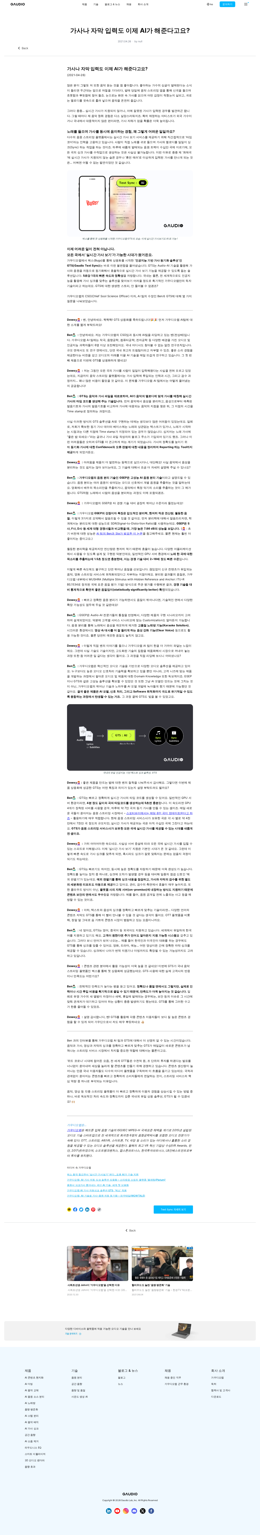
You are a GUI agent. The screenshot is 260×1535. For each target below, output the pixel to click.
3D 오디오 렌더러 (35, 1460)
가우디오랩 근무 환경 (177, 1383)
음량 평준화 (31, 1409)
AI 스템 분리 (32, 1415)
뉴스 (120, 1383)
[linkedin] (87, 1209)
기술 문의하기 (71, 1334)
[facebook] (75, 1209)
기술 (95, 4)
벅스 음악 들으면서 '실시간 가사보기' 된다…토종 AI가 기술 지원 (103, 1174)
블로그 (121, 1377)
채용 (128, 4)
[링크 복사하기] (87, 1209)
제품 (84, 4)
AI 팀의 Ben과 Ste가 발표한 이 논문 (119, 533)
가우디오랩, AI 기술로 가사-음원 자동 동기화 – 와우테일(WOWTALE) (106, 1195)
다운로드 (216, 1396)
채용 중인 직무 (173, 1377)
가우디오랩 (74, 1130)
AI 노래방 (30, 1402)
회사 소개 (143, 4)
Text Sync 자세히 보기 (173, 1209)
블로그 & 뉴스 (112, 4)
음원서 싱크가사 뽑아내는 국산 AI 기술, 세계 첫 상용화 (98, 1185)
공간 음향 (30, 1434)
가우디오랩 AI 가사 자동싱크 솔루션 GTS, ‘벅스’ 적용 (97, 1190)
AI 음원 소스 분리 (34, 1396)
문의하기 (227, 4)
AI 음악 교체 (32, 1390)
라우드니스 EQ (33, 1447)
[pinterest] (93, 1209)
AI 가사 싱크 (32, 1428)
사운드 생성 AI (79, 1396)
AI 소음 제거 (32, 1441)
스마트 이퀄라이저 (35, 1453)
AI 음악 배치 (32, 1422)
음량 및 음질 (78, 1390)
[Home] (18, 4)
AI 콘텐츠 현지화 (34, 1377)
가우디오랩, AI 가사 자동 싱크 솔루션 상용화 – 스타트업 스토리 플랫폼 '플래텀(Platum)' (116, 1179)
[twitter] (81, 1209)
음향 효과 (30, 1466)
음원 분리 (76, 1377)
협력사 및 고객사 (220, 1390)
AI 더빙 (29, 1383)
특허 (213, 1383)
